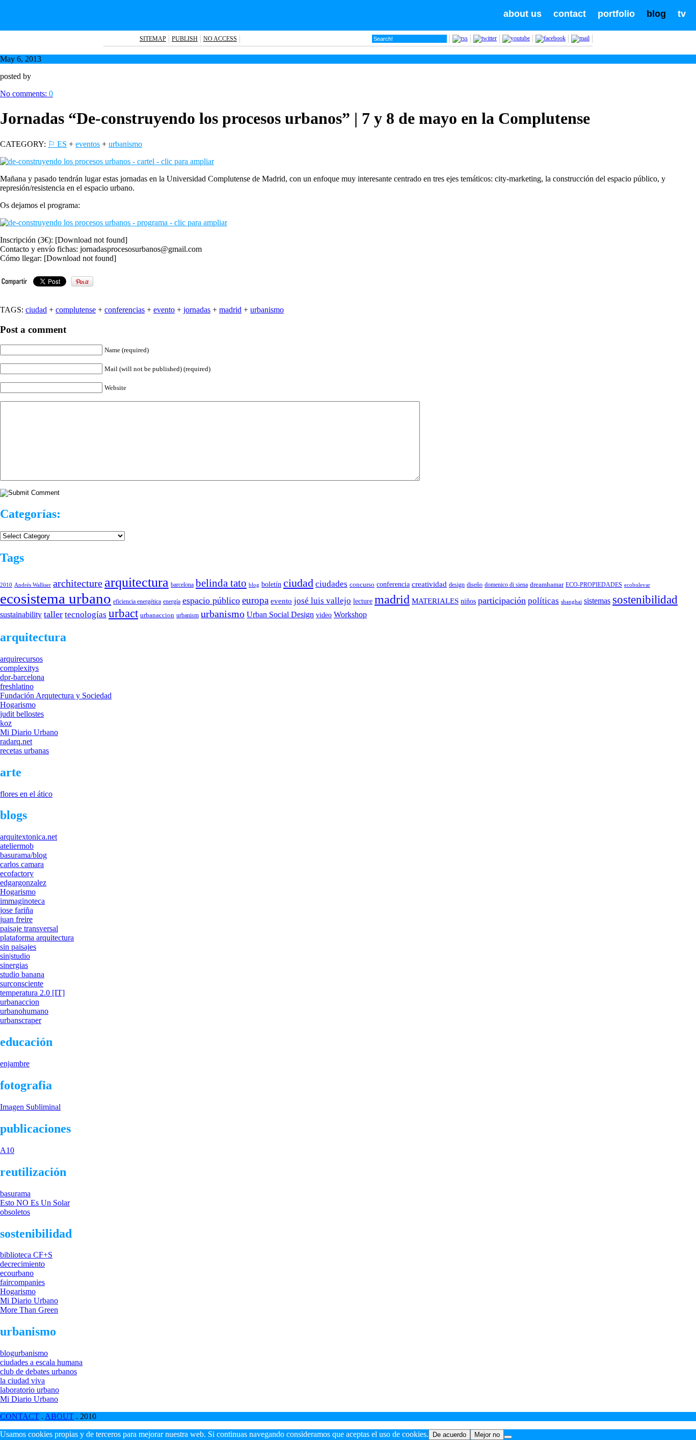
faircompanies (22, 1282)
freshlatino (17, 686)
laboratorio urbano (29, 1389)
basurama (15, 1193)
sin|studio (15, 956)
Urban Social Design (280, 614)
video (324, 615)
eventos (87, 144)
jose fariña (16, 910)
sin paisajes (18, 946)
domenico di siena (506, 584)
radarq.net (16, 741)
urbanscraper (20, 1020)
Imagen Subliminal (30, 1107)
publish (185, 38)
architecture (77, 583)
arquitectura (136, 582)
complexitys (19, 668)
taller (53, 614)
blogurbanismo (24, 1353)
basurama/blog (23, 855)
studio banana (22, 974)
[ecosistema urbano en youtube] (516, 38)
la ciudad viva (22, 1380)
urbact (123, 613)
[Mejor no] (508, 1436)
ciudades (331, 584)
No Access (220, 38)
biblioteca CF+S (26, 1254)
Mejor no (487, 1434)
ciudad (36, 309)
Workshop (350, 614)
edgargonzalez (23, 882)
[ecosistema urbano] (67, 27)
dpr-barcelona (22, 677)
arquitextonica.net (28, 836)
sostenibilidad (645, 599)
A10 (7, 1150)
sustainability (21, 614)
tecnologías (85, 614)
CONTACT (19, 1416)
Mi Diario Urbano (29, 732)
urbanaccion (157, 615)
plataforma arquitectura (37, 937)
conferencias (124, 309)
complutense (76, 309)
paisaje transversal (29, 928)
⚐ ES (57, 144)
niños (468, 601)
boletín (271, 584)
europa (255, 600)
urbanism (187, 615)
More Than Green (29, 1309)
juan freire (16, 919)
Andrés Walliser (32, 585)
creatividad (429, 584)
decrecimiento (22, 1264)
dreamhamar (547, 584)
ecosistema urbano (55, 598)
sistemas (597, 600)
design (457, 584)
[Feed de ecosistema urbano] (460, 38)
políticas (543, 601)
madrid (230, 309)
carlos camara (22, 864)
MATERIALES (435, 601)
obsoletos (15, 1212)
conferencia (393, 584)
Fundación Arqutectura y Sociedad (56, 695)
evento (164, 309)
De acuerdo (449, 1434)
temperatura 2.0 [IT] (32, 992)
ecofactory (17, 873)
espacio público (211, 600)
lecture (362, 601)
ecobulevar (637, 585)
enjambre (15, 1063)
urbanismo (125, 144)
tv (682, 14)
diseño (475, 584)
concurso (362, 584)
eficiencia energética (137, 601)
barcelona (182, 584)
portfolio (616, 14)
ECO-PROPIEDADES (594, 584)
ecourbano (17, 1273)
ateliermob (17, 846)
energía (171, 601)
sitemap (153, 38)
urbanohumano (24, 1011)
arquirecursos (21, 658)
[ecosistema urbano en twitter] (485, 38)
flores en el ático (26, 794)
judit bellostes (22, 714)
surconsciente (21, 983)
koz (6, 723)
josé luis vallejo (322, 601)
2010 (6, 585)
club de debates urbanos (38, 1371)
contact (569, 14)
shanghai (571, 601)
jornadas (196, 309)
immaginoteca (22, 901)
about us (522, 14)
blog (656, 14)
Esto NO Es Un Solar (35, 1202)
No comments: (26, 93)
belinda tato (221, 583)
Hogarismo (18, 704)
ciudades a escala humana (41, 1362)
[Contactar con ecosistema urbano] (580, 38)
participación (502, 600)
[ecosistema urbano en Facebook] (551, 38)
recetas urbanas (24, 750)
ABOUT (59, 1416)
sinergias (14, 965)
